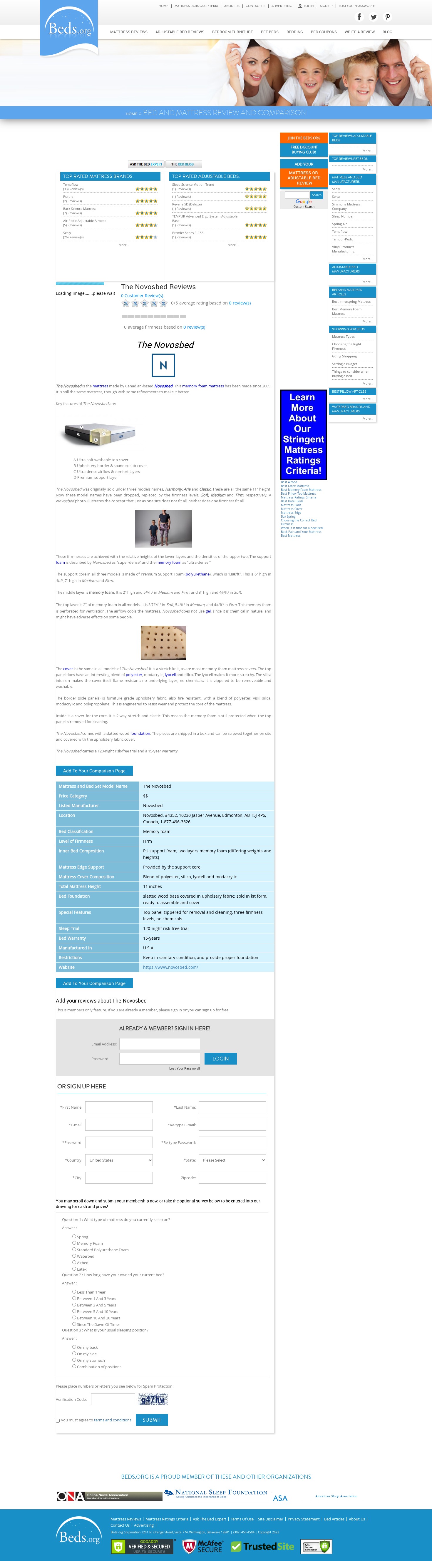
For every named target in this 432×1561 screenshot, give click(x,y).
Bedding (295, 31)
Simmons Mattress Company (346, 206)
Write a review (360, 31)
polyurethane (198, 574)
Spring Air (339, 224)
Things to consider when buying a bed (350, 373)
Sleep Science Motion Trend (193, 184)
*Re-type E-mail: (182, 1124)
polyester (134, 674)
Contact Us (255, 6)
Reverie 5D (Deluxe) (187, 204)
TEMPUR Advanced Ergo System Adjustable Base (204, 218)
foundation (140, 733)
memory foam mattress (203, 386)
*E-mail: (75, 1124)
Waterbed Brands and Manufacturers (351, 409)
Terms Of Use (242, 1519)
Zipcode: (188, 1177)
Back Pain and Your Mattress (301, 532)
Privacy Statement (304, 1519)
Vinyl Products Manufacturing (343, 249)
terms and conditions (112, 1420)
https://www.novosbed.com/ (170, 967)
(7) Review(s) (72, 213)
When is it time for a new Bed (302, 528)
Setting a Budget (344, 364)
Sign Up (326, 6)
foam (60, 562)
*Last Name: (185, 1107)
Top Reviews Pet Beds (350, 159)
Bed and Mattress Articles (347, 292)
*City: (77, 1177)
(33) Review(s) (73, 189)
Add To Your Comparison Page (94, 771)
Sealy (67, 232)
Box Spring (288, 516)
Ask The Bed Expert (209, 1519)
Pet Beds (270, 31)
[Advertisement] (165, 142)
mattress (100, 386)
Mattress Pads (291, 505)
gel (208, 611)
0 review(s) (194, 327)
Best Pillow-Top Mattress (298, 494)
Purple (68, 196)
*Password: (72, 1142)
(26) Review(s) (73, 237)
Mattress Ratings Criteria (196, 6)
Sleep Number (343, 216)
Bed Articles (334, 1519)
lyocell (170, 674)
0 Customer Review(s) (142, 295)
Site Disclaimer (270, 1519)
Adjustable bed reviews (179, 31)
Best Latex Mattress (295, 486)
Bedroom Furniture (232, 31)
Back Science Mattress (79, 208)
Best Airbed (289, 482)
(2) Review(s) (72, 201)
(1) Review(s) (181, 189)
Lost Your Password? (357, 6)
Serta (336, 196)
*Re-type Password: (178, 1142)
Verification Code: (71, 1399)
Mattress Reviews (129, 31)
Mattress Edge (291, 513)
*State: (190, 1160)
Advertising (282, 6)
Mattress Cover (291, 509)
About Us (232, 6)
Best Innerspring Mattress (351, 301)
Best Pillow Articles (349, 391)
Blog (387, 31)
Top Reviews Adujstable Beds (352, 138)
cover (68, 668)
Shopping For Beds (348, 329)
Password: (100, 1058)
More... (124, 244)
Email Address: (104, 1044)
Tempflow (70, 184)
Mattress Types (343, 336)
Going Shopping (344, 356)
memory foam (168, 562)
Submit (152, 1420)
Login (309, 6)
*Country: (73, 1160)
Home (163, 6)
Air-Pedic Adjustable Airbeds (84, 220)
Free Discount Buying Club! (304, 150)
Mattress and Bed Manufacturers (347, 179)
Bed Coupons (324, 31)
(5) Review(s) (72, 225)
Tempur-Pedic (342, 239)
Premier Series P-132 (187, 232)
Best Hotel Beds (292, 501)
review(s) (240, 303)
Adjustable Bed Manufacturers (346, 269)
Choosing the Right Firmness (346, 346)
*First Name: (71, 1107)
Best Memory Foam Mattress (301, 490)
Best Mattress (291, 536)
